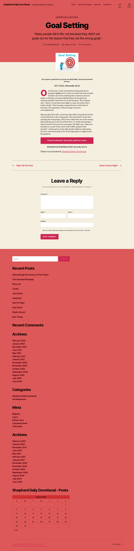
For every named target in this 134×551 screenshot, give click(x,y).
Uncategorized (19, 399)
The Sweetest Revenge (23, 279)
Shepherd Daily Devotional (17, 4)
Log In (14, 544)
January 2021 (18, 359)
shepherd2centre (53, 44)
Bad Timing (17, 317)
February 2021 (19, 356)
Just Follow (17, 293)
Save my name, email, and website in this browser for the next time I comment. (66, 230)
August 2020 (18, 375)
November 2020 (19, 366)
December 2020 (19, 362)
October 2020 (18, 369)
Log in (15, 417)
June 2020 (17, 381)
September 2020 (20, 372)
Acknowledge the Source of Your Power (30, 275)
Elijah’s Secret (18, 312)
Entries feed (18, 420)
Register (16, 414)
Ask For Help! (18, 303)
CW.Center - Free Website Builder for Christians (29, 546)
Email (70, 212)
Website (43, 221)
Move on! (16, 284)
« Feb (16, 530)
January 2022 (18, 344)
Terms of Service (36, 544)
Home (73, 4)
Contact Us (107, 4)
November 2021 (19, 347)
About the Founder (85, 4)
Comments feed (19, 423)
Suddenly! (17, 298)
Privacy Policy (23, 544)
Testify (15, 289)
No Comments (86, 44)
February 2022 (19, 340)
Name (43, 212)
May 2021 (16, 353)
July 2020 (17, 378)
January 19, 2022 (70, 44)
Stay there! (17, 307)
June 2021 (17, 350)
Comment (44, 194)
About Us (97, 4)
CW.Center (17, 426)
